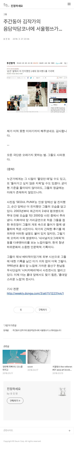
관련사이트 (8, 430)
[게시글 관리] (29, 310)
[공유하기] (25, 310)
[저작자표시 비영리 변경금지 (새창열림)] (55, 310)
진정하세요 (16, 6)
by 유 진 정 (12, 393)
